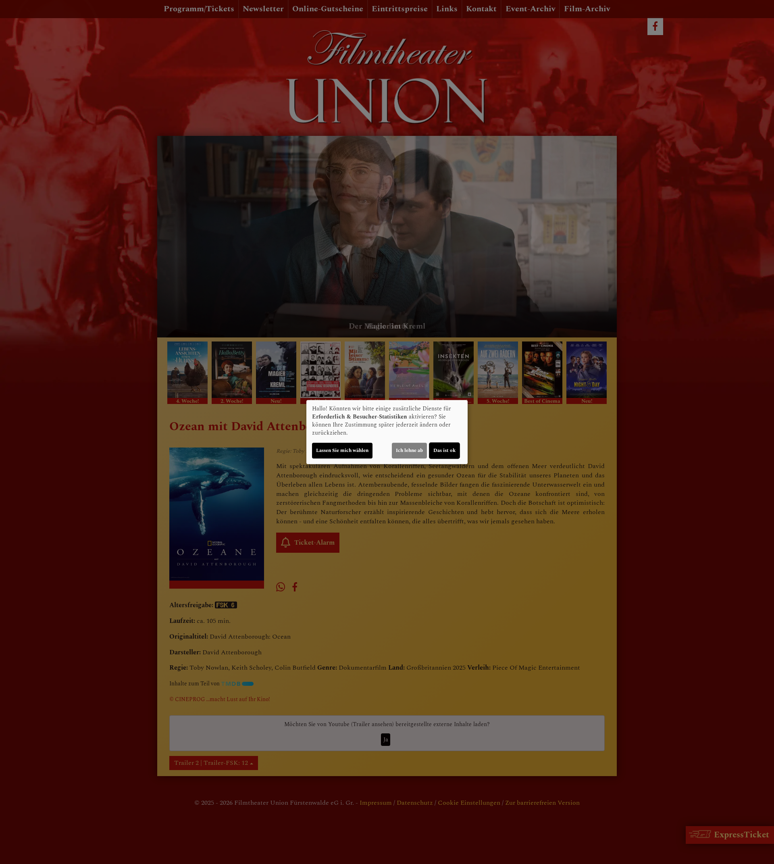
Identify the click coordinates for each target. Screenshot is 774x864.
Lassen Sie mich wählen (342, 450)
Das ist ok (444, 450)
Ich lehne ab (409, 450)
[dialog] (387, 432)
